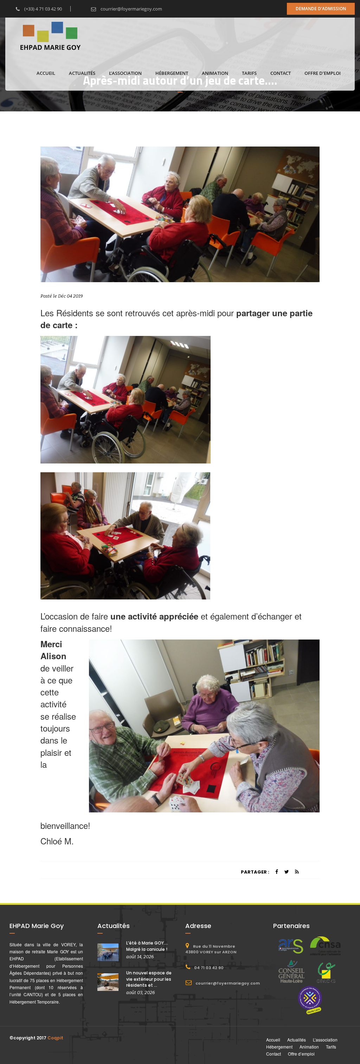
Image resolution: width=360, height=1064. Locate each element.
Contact (280, 73)
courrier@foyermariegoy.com (130, 9)
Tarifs (249, 73)
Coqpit (55, 1038)
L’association (125, 73)
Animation (215, 73)
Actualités (82, 73)
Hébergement (171, 73)
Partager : (255, 872)
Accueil (46, 73)
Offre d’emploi (322, 73)
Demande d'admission (321, 9)
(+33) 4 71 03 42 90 (42, 9)
